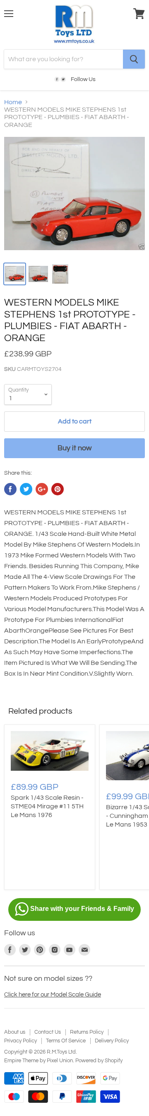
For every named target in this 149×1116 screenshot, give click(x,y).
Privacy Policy (20, 1041)
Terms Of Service (66, 1041)
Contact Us (47, 1032)
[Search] (134, 59)
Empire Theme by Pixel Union (38, 1060)
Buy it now (74, 448)
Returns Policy (86, 1032)
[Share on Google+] (42, 489)
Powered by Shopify (99, 1060)
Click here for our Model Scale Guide (52, 995)
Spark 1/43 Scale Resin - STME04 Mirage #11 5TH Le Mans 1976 (47, 806)
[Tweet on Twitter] (26, 489)
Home (13, 102)
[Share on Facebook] (10, 489)
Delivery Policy (112, 1041)
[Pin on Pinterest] (57, 489)
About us (14, 1032)
